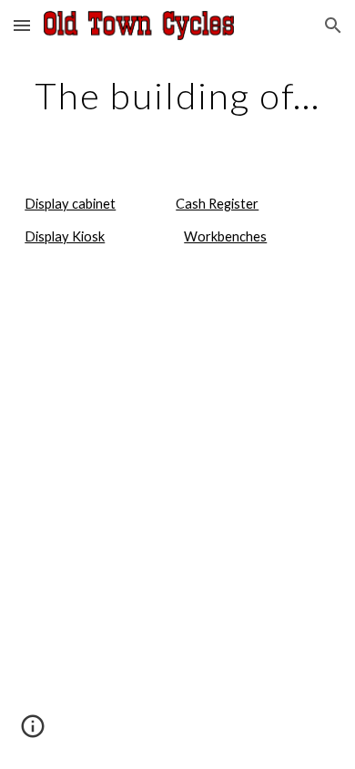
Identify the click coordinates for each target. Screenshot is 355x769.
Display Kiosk (65, 236)
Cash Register (217, 203)
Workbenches (225, 236)
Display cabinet (70, 203)
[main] (177, 95)
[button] (22, 25)
